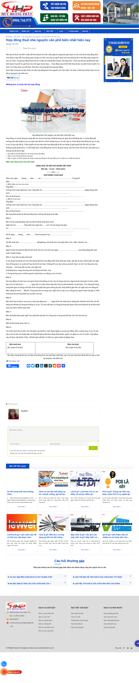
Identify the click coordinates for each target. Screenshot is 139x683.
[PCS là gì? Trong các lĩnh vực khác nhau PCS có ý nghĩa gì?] (117, 479)
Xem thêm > (22, 506)
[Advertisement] (53, 385)
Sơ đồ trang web (109, 627)
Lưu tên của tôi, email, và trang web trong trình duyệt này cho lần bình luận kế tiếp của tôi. (27, 452)
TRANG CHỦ (13, 31)
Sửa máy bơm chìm (110, 617)
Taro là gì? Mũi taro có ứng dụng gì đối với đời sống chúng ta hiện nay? (51, 536)
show (16, 78)
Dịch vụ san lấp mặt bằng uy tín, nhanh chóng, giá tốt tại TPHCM (52, 493)
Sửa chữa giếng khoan (111, 620)
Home (10, 37)
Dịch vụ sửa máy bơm (46, 631)
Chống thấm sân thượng (79, 620)
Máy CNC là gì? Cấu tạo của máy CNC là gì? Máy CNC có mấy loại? (84, 536)
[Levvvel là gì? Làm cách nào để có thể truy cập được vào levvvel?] (22, 522)
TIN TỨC (17, 37)
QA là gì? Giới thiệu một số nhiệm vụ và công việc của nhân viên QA (115, 536)
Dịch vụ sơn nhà (44, 617)
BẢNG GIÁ (25, 31)
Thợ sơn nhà (75, 617)
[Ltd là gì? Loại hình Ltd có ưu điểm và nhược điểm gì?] (85, 479)
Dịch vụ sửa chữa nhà (46, 613)
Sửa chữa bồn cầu (110, 624)
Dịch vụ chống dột (45, 624)
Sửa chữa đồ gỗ (76, 624)
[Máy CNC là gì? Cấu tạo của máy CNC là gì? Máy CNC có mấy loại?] (85, 522)
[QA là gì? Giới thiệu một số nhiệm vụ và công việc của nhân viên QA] (117, 522)
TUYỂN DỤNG (74, 31)
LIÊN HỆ (85, 31)
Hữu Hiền (15, 44)
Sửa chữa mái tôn (77, 613)
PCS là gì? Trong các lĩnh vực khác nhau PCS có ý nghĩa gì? (116, 493)
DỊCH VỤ (38, 31)
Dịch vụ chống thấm (45, 620)
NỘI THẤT (50, 31)
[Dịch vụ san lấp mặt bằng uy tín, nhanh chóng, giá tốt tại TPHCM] (53, 479)
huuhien (24, 411)
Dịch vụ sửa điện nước (46, 627)
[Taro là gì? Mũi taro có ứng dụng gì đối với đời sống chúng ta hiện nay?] (53, 522)
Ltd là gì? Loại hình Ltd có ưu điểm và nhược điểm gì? (84, 493)
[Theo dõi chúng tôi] (124, 648)
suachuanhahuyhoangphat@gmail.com (21, 624)
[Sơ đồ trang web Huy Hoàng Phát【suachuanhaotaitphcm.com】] (22, 479)
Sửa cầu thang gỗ (77, 627)
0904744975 (14, 619)
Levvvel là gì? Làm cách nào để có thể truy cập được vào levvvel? (21, 536)
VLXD (61, 31)
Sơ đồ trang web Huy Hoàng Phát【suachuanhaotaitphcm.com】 (21, 493)
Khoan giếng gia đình (111, 613)
